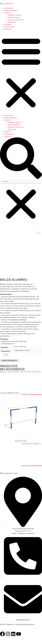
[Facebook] (2, 634)
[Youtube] (18, 634)
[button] (21, 72)
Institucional (8, 8)
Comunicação (9, 27)
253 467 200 (14, 579)
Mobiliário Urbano (14, 15)
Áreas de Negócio (10, 10)
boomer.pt (4, 627)
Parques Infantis (14, 17)
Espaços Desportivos (16, 20)
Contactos (8, 29)
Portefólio (7, 24)
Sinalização (12, 22)
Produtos (7, 13)
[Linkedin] (13, 634)
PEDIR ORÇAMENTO (9, 360)
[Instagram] (7, 634)
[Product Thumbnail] (38, 233)
